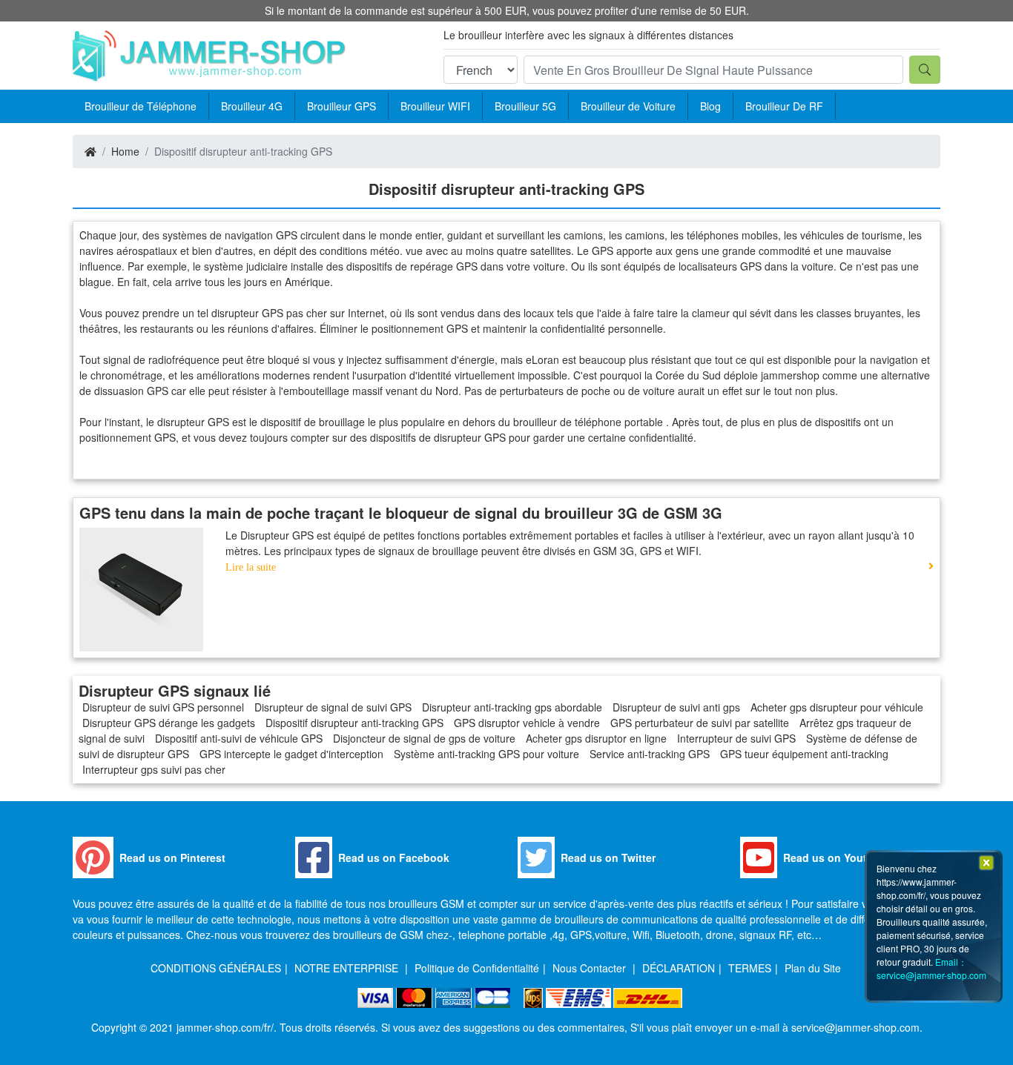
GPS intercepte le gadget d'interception (291, 753)
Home (125, 151)
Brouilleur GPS (341, 106)
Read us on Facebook (393, 857)
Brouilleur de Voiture (628, 106)
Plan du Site (813, 968)
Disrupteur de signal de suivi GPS (333, 707)
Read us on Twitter (608, 857)
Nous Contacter (590, 968)
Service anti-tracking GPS (650, 753)
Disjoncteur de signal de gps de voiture (424, 738)
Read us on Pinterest (172, 857)
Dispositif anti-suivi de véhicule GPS (239, 738)
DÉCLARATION (678, 968)
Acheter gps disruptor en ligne (596, 738)
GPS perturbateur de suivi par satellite (699, 722)
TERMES (749, 968)
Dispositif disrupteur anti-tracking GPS (354, 722)
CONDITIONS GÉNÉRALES (216, 968)
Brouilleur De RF (784, 106)
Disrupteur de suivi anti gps (676, 707)
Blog (710, 106)
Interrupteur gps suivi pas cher (153, 769)
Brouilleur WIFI (435, 106)
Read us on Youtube (834, 857)
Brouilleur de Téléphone (141, 106)
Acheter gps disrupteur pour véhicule (836, 707)
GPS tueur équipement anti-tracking (804, 753)
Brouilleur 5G (525, 106)
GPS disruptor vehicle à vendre (527, 722)
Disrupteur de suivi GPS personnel (163, 707)
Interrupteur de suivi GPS (736, 738)
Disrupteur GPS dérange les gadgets (168, 722)
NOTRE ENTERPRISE (347, 968)
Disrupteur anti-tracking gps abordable (512, 707)
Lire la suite (250, 567)
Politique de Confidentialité (477, 968)
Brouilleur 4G (252, 106)
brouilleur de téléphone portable (589, 421)
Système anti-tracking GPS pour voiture (486, 753)
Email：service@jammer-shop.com (931, 968)
